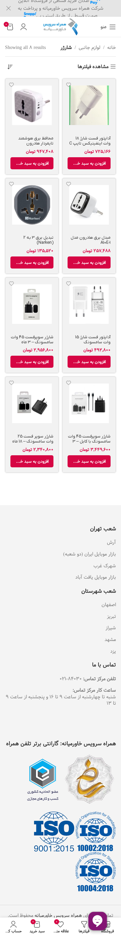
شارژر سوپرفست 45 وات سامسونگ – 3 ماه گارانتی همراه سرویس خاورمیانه (32, 345)
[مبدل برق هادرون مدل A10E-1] (89, 204)
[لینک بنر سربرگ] (70, 8)
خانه (111, 47)
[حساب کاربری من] (23, 27)
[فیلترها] (95, 289)
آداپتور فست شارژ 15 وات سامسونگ (93, 340)
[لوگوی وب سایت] (60, 27)
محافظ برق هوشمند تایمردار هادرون (35, 141)
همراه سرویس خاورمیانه (58, 916)
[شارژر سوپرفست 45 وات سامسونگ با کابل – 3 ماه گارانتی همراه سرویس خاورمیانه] (89, 403)
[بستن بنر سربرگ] (8, 8)
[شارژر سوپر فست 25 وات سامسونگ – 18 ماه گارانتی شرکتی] (31, 403)
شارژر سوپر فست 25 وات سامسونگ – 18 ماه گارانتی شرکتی (32, 441)
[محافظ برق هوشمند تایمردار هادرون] (31, 105)
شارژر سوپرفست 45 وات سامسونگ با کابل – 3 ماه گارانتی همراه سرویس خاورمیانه (89, 444)
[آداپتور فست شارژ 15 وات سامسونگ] (89, 304)
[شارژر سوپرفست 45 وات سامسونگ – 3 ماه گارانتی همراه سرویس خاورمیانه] (31, 304)
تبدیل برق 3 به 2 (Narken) (38, 240)
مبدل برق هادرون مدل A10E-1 (91, 240)
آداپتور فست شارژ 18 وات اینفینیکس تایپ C (90, 141)
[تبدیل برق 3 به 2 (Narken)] (31, 204)
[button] (89, 163)
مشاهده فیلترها (93, 67)
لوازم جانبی (89, 47)
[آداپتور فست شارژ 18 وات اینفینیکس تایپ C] (89, 105)
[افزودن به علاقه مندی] (68, 85)
